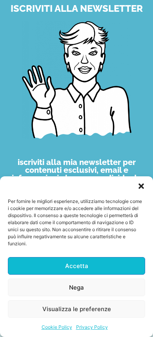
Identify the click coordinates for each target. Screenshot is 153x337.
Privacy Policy (92, 327)
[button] (141, 186)
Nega (76, 287)
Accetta (76, 266)
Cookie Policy (57, 327)
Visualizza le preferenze (76, 309)
